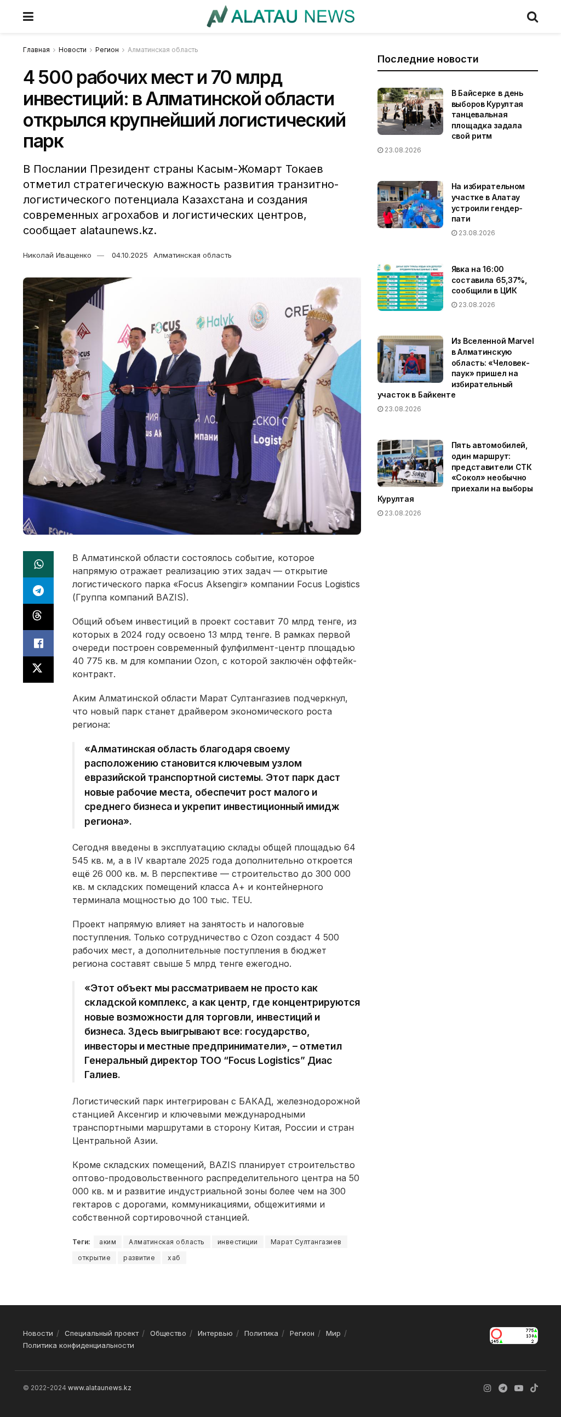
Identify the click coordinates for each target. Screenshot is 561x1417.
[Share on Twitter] (38, 669)
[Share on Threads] (38, 617)
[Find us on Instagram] (487, 1388)
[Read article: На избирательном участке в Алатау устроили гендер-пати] (410, 204)
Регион (107, 50)
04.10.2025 (130, 255)
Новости (73, 50)
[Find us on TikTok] (534, 1388)
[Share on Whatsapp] (38, 564)
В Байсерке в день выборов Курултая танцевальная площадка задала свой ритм (487, 114)
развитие (139, 1258)
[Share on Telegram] (38, 590)
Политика (261, 1333)
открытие (94, 1258)
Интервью (215, 1333)
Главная (36, 50)
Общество (168, 1333)
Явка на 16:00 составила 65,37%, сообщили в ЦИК (489, 279)
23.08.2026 (402, 150)
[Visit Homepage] (280, 16)
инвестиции (237, 1242)
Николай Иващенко (57, 255)
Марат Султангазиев (306, 1242)
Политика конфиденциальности (78, 1345)
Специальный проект (102, 1333)
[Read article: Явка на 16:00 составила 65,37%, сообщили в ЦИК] (410, 287)
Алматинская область (163, 50)
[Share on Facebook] (38, 643)
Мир (333, 1333)
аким (107, 1242)
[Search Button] (532, 16)
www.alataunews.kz (99, 1388)
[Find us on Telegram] (503, 1388)
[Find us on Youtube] (518, 1388)
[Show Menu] (28, 16)
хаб (174, 1258)
